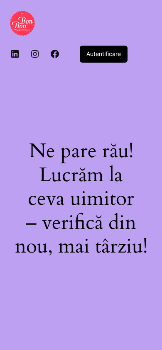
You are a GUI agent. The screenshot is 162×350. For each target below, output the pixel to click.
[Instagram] (35, 54)
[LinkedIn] (15, 54)
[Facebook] (55, 54)
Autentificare (103, 53)
